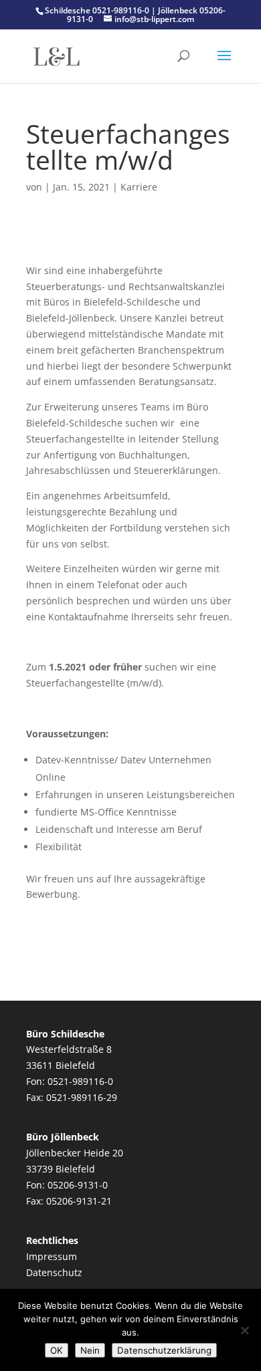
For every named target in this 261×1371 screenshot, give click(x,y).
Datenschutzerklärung (164, 1350)
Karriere (138, 186)
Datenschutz (54, 1272)
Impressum (51, 1256)
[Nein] (244, 1330)
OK (56, 1350)
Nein (90, 1350)
